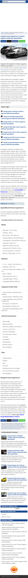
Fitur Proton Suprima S (8, 423)
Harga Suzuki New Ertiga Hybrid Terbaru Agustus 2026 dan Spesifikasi (17, 452)
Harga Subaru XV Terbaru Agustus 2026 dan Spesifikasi (17, 466)
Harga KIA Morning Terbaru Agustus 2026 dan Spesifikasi (17, 479)
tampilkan (11, 204)
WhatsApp (22, 41)
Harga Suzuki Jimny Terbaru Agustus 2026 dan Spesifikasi (17, 494)
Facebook (15, 41)
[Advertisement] (14, 17)
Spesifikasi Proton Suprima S (14, 428)
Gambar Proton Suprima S (19, 423)
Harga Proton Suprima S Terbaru (13, 426)
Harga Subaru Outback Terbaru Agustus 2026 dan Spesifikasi (16, 437)
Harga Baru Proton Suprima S (7, 424)
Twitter (9, 41)
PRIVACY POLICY (6, 517)
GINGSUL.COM (5, 576)
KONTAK (4, 514)
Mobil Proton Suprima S (14, 427)
